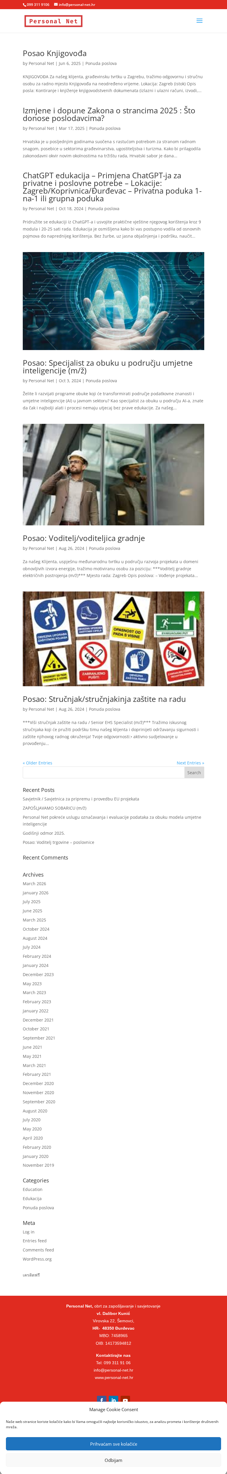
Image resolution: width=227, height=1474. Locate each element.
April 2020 (33, 1138)
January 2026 (35, 892)
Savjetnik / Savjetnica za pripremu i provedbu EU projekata (81, 799)
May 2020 (32, 1129)
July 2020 (31, 1119)
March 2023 (34, 992)
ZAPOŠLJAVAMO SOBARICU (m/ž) (54, 808)
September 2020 (39, 1101)
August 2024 (35, 938)
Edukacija (32, 1198)
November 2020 (38, 1092)
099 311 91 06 (117, 1362)
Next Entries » (190, 763)
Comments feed (38, 1250)
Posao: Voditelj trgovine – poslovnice (58, 842)
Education (33, 1189)
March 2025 (34, 920)
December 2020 (38, 1083)
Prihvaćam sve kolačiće (113, 1444)
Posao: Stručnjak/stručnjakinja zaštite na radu (104, 699)
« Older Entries (37, 763)
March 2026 (34, 883)
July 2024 (31, 947)
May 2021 (32, 1056)
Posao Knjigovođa (55, 53)
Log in (29, 1232)
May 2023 (32, 983)
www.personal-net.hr (114, 1377)
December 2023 (38, 974)
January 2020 (35, 1156)
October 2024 (36, 929)
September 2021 (39, 1038)
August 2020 (35, 1111)
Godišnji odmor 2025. (44, 833)
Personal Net (41, 63)
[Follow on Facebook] (101, 1400)
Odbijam (113, 1460)
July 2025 (31, 901)
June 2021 (32, 1047)
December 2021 (38, 1020)
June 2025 (32, 911)
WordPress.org (37, 1259)
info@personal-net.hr (113, 1370)
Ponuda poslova (101, 63)
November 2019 (38, 1165)
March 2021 (34, 1065)
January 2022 (35, 1011)
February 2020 (37, 1147)
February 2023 (37, 1001)
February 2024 (37, 956)
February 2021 (37, 1074)
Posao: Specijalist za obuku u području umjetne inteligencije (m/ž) (108, 366)
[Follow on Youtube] (125, 1400)
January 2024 (35, 965)
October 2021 (36, 1029)
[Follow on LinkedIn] (113, 1400)
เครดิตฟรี (31, 1275)
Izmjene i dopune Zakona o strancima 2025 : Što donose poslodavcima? (109, 114)
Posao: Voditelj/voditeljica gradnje (84, 538)
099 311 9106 (38, 4)
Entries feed (35, 1240)
